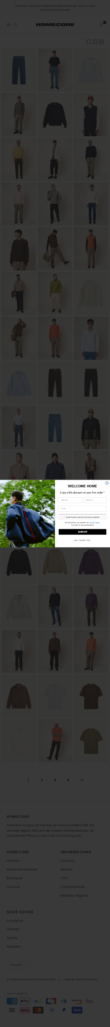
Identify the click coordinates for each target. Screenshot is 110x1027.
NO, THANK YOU (82, 540)
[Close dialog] (107, 483)
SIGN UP (82, 531)
